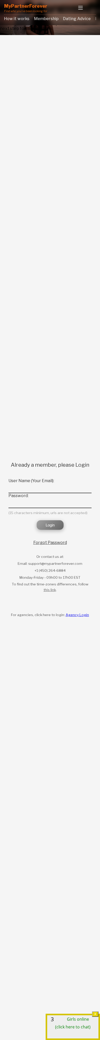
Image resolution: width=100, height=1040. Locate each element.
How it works (16, 18)
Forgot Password (50, 542)
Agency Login (77, 615)
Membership (46, 18)
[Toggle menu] (80, 8)
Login (50, 525)
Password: (18, 495)
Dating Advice (77, 18)
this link (50, 590)
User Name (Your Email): (31, 480)
